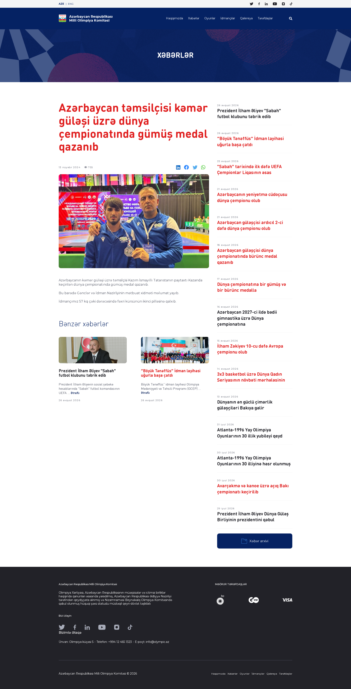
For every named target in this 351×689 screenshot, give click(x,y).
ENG (71, 4)
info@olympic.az (157, 642)
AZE (61, 4)
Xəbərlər (193, 18)
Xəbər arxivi (258, 541)
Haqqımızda (174, 18)
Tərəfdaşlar (265, 18)
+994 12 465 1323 (120, 642)
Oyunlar (209, 18)
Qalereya (246, 18)
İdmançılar (227, 18)
